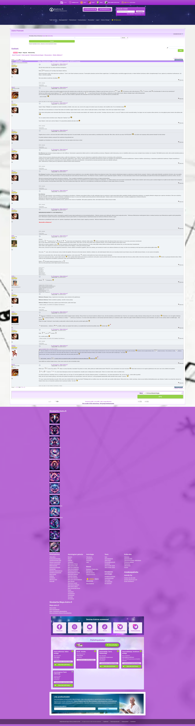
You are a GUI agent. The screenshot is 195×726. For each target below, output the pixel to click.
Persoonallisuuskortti (110, 562)
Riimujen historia (90, 572)
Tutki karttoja (53, 20)
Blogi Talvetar (71, 581)
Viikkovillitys (53, 557)
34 (16, 59)
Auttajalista (52, 577)
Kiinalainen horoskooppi (55, 572)
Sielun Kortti (108, 560)
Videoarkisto (127, 565)
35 (18, 59)
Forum (69, 590)
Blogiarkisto (127, 564)
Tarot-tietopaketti (109, 558)
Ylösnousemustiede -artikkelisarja (132, 560)
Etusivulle (52, 581)
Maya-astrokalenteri (54, 609)
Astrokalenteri (89, 9)
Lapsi (97, 20)
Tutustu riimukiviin (90, 574)
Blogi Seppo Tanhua (73, 564)
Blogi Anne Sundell (72, 583)
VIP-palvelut (117, 20)
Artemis (13, 345)
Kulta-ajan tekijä (128, 558)
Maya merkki (53, 574)
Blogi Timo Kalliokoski (73, 567)
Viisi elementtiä (108, 581)
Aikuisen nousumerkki (55, 562)
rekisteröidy (50, 35)
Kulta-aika (130, 2)
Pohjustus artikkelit (129, 562)
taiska (13, 276)
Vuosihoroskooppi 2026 (55, 560)
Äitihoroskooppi (53, 565)
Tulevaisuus (72, 20)
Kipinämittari (53, 569)
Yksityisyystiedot (125, 721)
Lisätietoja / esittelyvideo (63, 661)
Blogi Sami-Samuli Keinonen (75, 579)
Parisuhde (91, 20)
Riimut (101, 2)
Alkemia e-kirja (53, 579)
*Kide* (13, 311)
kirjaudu (44, 35)
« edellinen (175, 58)
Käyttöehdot (105, 721)
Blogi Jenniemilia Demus (74, 588)
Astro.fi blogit (105, 20)
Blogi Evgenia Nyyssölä (74, 572)
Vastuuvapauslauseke (115, 721)
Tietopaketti (71, 591)
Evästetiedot (133, 721)
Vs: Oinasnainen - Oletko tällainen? (59, 64)
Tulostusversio (179, 59)
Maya (85, 2)
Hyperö (13, 87)
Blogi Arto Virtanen (72, 576)
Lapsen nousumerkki (55, 564)
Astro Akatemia (90, 583)
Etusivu (65, 2)
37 (21, 59)
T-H (12, 64)
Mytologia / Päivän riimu (92, 569)
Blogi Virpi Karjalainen (73, 569)
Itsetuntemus (82, 20)
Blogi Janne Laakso (73, 586)
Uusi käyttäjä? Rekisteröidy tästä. (135, 13)
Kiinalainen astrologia (113, 2)
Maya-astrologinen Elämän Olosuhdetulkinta (60, 613)
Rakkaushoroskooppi (55, 567)
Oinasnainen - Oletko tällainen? (53, 55)
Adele (13, 235)
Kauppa (126, 567)
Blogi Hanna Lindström (73, 584)
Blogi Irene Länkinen (73, 574)
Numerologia (75, 2)
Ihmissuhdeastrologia (37, 55)
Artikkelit (52, 576)
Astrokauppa (104, 9)
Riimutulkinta (89, 571)
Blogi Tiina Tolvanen (73, 577)
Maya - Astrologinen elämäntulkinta (58, 611)
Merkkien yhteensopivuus (56, 570)
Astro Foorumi (17, 31)
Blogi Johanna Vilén (73, 565)
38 (22, 59)
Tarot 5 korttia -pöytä (110, 565)
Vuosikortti (107, 564)
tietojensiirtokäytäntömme (109, 703)
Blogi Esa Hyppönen (73, 570)
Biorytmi (70, 557)
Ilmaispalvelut (63, 20)
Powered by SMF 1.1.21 (90, 401)
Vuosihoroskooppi (109, 578)
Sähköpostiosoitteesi (60, 706)
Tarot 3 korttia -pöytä (110, 567)
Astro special (25, 55)
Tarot (93, 2)
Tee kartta (70, 597)
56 (24, 59)
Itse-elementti (108, 583)
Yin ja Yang (107, 580)
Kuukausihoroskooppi (55, 558)
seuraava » (180, 58)
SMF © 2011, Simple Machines (104, 401)
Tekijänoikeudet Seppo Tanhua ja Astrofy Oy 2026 (70, 721)
